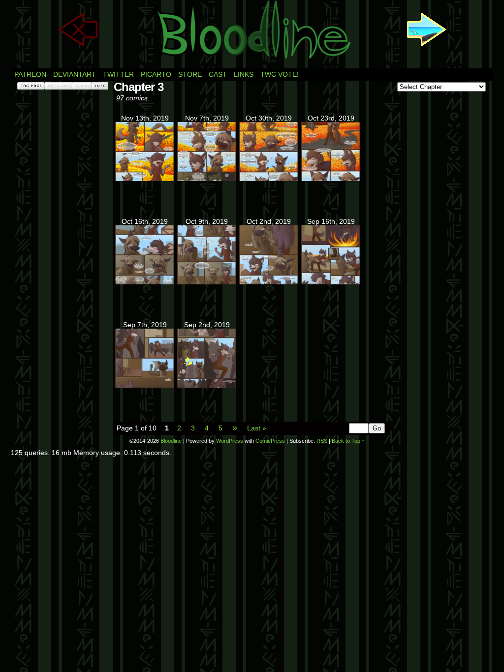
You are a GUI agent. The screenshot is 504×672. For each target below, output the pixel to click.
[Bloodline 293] (144, 179)
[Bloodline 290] (330, 179)
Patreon (30, 74)
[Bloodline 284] (206, 385)
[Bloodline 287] (268, 282)
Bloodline (171, 441)
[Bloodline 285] (144, 385)
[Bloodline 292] (206, 179)
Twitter (118, 74)
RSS (321, 441)
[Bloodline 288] (206, 282)
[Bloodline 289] (144, 282)
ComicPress (270, 441)
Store (190, 74)
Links (243, 74)
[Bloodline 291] (268, 179)
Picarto (156, 74)
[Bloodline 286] (330, 282)
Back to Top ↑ (348, 441)
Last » (256, 428)
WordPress (229, 441)
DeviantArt (74, 74)
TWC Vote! (279, 74)
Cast (218, 74)
